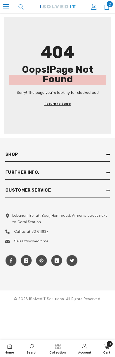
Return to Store (57, 104)
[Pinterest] (41, 260)
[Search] (21, 7)
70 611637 (40, 231)
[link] (32, 348)
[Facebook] (11, 260)
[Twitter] (72, 260)
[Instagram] (26, 260)
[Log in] (94, 7)
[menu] (6, 6)
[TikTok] (56, 260)
